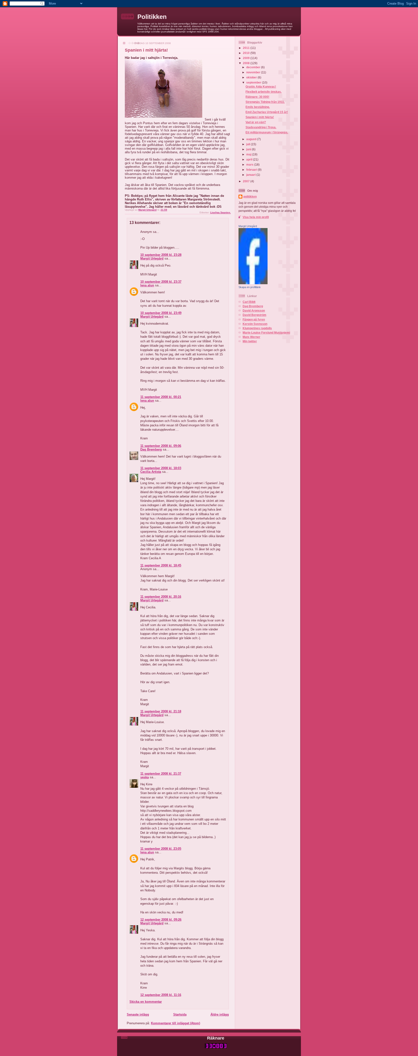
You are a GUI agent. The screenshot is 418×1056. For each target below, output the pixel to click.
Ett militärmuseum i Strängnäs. (267, 132)
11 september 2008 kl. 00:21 (160, 397)
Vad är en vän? (256, 122)
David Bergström (254, 314)
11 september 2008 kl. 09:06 (160, 446)
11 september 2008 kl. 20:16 (160, 596)
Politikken (152, 16)
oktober (252, 77)
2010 (246, 52)
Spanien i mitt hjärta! (260, 117)
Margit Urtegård (152, 258)
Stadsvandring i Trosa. (261, 127)
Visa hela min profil (256, 217)
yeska (144, 777)
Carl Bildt (249, 301)
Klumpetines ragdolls (257, 328)
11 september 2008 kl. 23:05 (160, 848)
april (249, 159)
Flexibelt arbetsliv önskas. (264, 91)
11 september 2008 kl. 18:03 (160, 468)
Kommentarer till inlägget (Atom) (175, 1023)
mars (250, 164)
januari (251, 174)
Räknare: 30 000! (257, 96)
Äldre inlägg (219, 1014)
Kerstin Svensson (255, 323)
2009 (246, 58)
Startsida (180, 1014)
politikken (250, 196)
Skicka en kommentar (145, 1001)
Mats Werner (251, 336)
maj (249, 154)
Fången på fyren (254, 319)
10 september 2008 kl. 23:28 (160, 255)
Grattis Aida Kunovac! (261, 86)
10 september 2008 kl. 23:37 (160, 281)
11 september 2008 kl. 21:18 (160, 711)
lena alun (147, 285)
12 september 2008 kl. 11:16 (160, 995)
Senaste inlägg (138, 1014)
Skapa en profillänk (250, 287)
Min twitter (250, 341)
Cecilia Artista (150, 472)
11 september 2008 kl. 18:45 (160, 565)
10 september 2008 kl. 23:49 (160, 313)
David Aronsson (254, 310)
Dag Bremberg (151, 449)
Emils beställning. (258, 106)
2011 (246, 47)
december (253, 67)
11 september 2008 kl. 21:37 (160, 773)
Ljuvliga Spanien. (220, 212)
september (254, 82)
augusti (251, 139)
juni (249, 149)
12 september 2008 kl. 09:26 (160, 919)
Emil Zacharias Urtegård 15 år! (267, 112)
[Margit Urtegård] (253, 283)
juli (248, 144)
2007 (246, 181)
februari (252, 169)
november (253, 72)
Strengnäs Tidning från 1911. (265, 101)
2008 (246, 63)
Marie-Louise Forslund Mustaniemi (266, 332)
